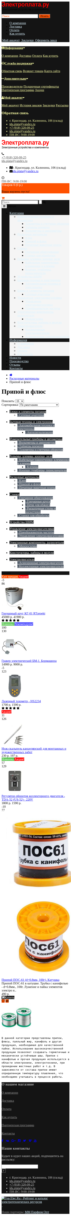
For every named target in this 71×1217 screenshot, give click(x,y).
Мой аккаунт (13, 97)
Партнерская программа (18, 90)
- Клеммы (31, 466)
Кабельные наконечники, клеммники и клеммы (42, 264)
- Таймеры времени (30, 446)
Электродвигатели (29, 326)
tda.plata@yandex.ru (22, 124)
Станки (22, 248)
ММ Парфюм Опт (37, 1212)
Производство (19, 361)
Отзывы (14, 364)
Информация (13, 48)
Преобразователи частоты (42, 308)
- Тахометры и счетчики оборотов (40, 449)
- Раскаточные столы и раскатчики (40, 510)
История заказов (31, 105)
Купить (9, 997)
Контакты (16, 368)
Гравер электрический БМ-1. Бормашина (29, 660)
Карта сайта (52, 71)
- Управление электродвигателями (40, 535)
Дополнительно (15, 78)
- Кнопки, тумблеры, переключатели (42, 470)
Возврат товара (33, 71)
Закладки (49, 105)
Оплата (14, 30)
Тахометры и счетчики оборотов (47, 223)
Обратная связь (12, 71)
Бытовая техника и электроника (39, 280)
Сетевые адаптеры (37, 294)
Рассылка (62, 105)
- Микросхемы (27, 546)
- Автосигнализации (39, 432)
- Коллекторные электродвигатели (40, 566)
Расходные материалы (32, 234)
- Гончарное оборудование (35, 497)
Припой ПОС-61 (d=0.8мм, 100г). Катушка (30, 979)
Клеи (28, 237)
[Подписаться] (4, 1171)
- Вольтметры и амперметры (36, 442)
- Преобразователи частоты (35, 532)
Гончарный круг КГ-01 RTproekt (23, 613)
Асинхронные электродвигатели (47, 336)
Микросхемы (34, 319)
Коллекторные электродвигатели (37, 331)
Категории (16, 213)
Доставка (15, 26)
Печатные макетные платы (43, 244)
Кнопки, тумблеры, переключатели (38, 271)
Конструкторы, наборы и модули (39, 322)
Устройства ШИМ (29, 276)
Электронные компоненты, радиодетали (36, 542)
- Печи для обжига (37, 505)
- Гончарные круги (37, 501)
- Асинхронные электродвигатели (40, 563)
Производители (12, 86)
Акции (39, 90)
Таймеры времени (37, 227)
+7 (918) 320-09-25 (21, 127)
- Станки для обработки (33, 515)
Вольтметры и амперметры (43, 230)
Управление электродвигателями (39, 297)
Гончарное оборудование (42, 252)
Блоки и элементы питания (35, 290)
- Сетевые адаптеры (30, 415)
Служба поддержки (18, 63)
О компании (17, 23)
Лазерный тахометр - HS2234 (21, 701)
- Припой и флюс (29, 484)
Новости (15, 357)
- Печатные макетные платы (36, 487)
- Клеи (21, 480)
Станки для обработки (40, 255)
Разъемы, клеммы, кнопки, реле (38, 259)
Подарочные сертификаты (41, 86)
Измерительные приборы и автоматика (35, 439)
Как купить (17, 33)
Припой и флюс (36, 241)
